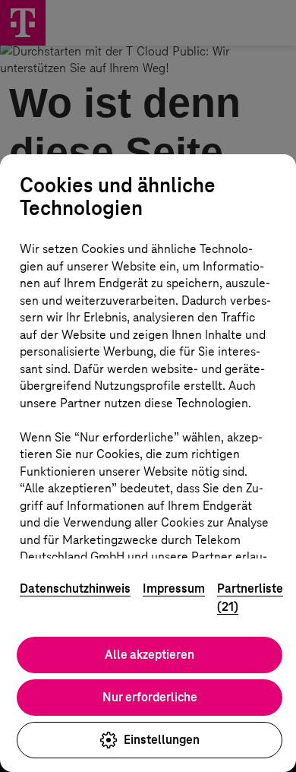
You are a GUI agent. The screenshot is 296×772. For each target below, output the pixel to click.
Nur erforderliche (149, 697)
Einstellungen (162, 740)
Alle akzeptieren (149, 655)
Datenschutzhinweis (75, 588)
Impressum (174, 588)
